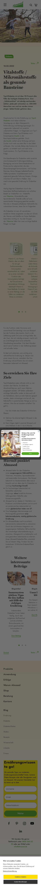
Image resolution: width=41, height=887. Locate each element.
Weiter (30, 453)
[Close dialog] (39, 431)
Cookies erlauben (20, 877)
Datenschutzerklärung (10, 871)
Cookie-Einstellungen (20, 881)
